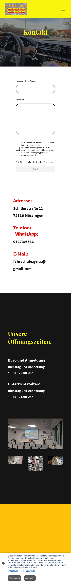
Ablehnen (29, 578)
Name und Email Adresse (26, 81)
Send (35, 169)
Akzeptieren (14, 578)
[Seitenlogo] (16, 9)
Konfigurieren (29, 571)
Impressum (13, 571)
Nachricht (20, 99)
